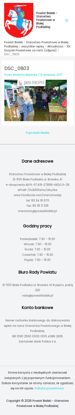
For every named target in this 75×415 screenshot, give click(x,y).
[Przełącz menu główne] (66, 20)
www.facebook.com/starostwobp (37, 195)
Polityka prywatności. (49, 388)
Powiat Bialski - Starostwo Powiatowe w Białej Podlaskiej (46, 20)
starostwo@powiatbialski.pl (37, 211)
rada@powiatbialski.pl (37, 296)
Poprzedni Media (37, 133)
